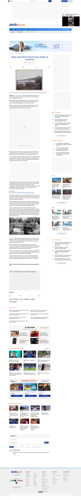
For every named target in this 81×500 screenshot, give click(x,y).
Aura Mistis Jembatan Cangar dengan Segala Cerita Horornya (39, 314)
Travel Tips (37, 29)
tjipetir (21, 299)
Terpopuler (12, 31)
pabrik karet (27, 299)
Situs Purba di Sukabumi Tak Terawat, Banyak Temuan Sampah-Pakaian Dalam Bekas (40, 318)
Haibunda (65, 476)
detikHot (27, 479)
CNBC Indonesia (66, 475)
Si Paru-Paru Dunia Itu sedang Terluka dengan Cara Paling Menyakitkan (63, 154)
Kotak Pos (54, 478)
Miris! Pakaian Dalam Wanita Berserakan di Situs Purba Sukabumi (18, 322)
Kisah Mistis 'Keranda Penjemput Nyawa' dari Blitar (22, 192)
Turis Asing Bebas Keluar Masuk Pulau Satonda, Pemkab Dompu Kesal (63, 128)
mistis (11, 299)
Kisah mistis (11, 238)
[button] (49, 388)
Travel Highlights (19, 31)
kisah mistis (16, 299)
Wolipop (34, 478)
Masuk (70, 1)
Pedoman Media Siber (56, 475)
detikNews (27, 473)
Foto (55, 29)
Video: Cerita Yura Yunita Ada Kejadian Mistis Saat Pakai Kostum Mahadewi (19, 314)
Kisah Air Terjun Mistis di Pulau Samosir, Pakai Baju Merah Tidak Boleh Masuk (19, 311)
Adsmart (43, 476)
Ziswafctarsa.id (44, 485)
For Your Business (45, 488)
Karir (53, 476)
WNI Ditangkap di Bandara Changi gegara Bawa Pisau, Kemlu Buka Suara (63, 132)
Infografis (63, 29)
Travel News (18, 29)
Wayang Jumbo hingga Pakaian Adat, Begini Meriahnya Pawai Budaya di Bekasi (67, 197)
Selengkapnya (47, 348)
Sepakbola (28, 482)
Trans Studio (44, 482)
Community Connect (45, 491)
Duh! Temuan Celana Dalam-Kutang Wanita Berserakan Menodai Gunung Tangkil (39, 311)
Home (13, 29)
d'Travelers (31, 29)
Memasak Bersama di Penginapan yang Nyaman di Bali (56, 228)
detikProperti (28, 485)
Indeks (67, 29)
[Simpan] (49, 67)
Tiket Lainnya (44, 381)
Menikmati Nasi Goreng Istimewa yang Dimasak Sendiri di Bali (67, 217)
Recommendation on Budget (30, 31)
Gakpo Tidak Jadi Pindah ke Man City (45, 414)
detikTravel (11, 53)
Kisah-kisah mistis (18, 95)
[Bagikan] (37, 67)
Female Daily (65, 479)
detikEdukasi (28, 475)
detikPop (34, 485)
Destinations (25, 29)
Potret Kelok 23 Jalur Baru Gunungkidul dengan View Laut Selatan (56, 186)
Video (58, 29)
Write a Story (65, 47)
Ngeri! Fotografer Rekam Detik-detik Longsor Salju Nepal (44, 361)
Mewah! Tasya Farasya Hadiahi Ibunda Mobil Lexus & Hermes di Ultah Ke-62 (24, 428)
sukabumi (33, 299)
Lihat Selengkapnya (61, 135)
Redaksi (54, 473)
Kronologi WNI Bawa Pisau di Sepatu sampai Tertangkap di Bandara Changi (63, 124)
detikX (34, 479)
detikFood (35, 475)
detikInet (27, 478)
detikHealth (35, 476)
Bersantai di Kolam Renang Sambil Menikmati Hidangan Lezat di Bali (56, 218)
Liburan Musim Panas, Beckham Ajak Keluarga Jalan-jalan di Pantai (67, 186)
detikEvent (43, 478)
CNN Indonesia (65, 473)
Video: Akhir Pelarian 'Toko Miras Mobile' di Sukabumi (25, 271)
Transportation (50, 29)
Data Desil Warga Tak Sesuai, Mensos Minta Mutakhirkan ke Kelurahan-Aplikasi (35, 415)
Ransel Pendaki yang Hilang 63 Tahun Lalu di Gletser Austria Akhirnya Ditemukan (63, 116)
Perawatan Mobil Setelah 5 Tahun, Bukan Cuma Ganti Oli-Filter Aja (13, 415)
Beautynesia (65, 478)
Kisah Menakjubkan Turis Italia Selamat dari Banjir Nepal (61, 120)
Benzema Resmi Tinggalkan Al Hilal (29, 361)
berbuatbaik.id (44, 473)
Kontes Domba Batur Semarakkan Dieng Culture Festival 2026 (56, 196)
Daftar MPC (64, 1)
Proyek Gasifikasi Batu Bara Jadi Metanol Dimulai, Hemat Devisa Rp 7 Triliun (24, 415)
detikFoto (34, 482)
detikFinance (28, 476)
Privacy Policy (55, 482)
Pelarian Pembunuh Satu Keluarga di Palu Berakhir (14, 361)
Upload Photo (66, 44)
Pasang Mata (44, 475)
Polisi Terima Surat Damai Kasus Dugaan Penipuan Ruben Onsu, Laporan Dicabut (15, 374)
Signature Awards (45, 479)
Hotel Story (43, 29)
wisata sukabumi (13, 301)
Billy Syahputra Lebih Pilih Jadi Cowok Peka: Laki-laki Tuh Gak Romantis (35, 428)
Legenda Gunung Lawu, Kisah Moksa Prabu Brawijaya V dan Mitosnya (17, 318)
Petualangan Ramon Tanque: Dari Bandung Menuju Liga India (29, 374)
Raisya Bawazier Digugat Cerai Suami (44, 374)
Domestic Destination (19, 53)
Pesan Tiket (17, 395)
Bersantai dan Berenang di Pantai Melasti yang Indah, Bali (67, 228)
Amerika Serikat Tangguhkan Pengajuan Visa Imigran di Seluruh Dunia (64, 144)
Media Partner (55, 479)
